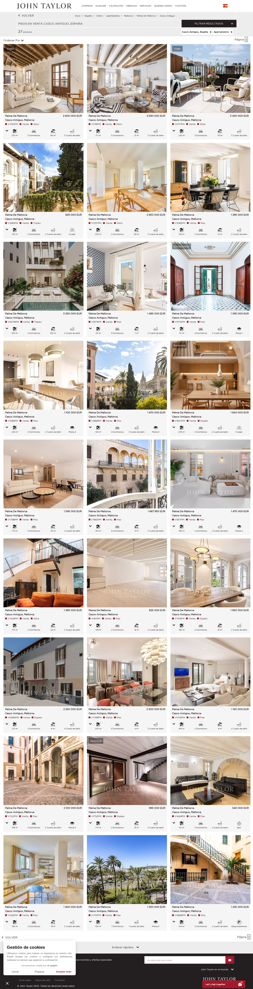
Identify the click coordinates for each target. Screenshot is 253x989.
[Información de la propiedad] (6, 131)
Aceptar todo (63, 971)
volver (28, 15)
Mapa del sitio (42, 980)
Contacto (60, 980)
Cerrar (15, 971)
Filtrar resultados (209, 23)
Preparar (39, 971)
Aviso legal (25, 980)
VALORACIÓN (116, 6)
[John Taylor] (43, 5)
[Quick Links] (137, 947)
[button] (7, 983)
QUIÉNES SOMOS (163, 6)
